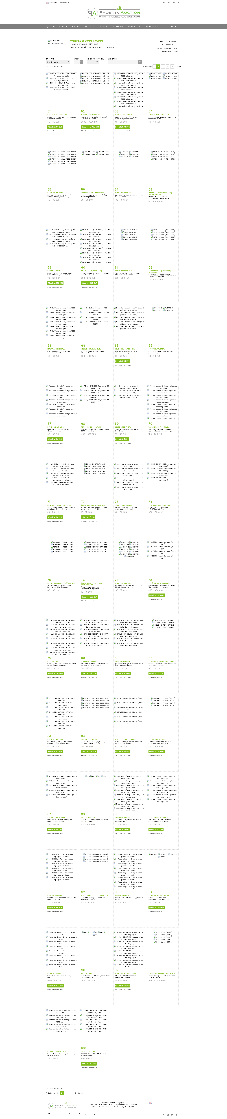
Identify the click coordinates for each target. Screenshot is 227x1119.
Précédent (147, 66)
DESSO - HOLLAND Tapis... (58, 115)
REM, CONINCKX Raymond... (92, 427)
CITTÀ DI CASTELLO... (56, 739)
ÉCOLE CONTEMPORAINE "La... (93, 505)
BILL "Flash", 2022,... (90, 817)
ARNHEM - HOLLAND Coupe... (59, 505)
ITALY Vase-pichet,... (56, 349)
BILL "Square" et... (89, 973)
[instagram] (169, 2)
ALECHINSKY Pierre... (157, 739)
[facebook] (178, 2)
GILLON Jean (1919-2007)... (92, 271)
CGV (132, 1107)
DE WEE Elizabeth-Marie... (126, 739)
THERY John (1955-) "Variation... (162, 973)
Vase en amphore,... (123, 505)
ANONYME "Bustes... (123, 583)
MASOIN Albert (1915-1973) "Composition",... (160, 193)
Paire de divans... (55, 973)
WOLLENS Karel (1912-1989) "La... (95, 895)
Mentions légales (121, 1107)
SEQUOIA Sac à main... (57, 817)
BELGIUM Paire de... (55, 895)
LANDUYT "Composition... (159, 895)
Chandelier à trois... (124, 115)
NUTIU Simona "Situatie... (159, 115)
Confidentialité (104, 1107)
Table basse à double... (159, 427)
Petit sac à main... (55, 427)
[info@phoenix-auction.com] (164, 2)
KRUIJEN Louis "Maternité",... (94, 193)
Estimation (54, 2)
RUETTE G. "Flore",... (157, 349)
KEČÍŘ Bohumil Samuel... (92, 349)
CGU (93, 1107)
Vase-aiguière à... (123, 895)
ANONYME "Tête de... (123, 193)
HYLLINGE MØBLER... (55, 661)
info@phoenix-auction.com (125, 1105)
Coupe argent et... (123, 427)
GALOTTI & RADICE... (89, 1051)
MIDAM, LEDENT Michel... (91, 115)
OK (81, 62)
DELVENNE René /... (55, 271)
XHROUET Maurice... (56, 193)
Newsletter (65, 2)
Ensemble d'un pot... (124, 817)
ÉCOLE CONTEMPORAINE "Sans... (162, 661)
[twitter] (173, 2)
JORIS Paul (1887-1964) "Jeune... (61, 583)
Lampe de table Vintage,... (59, 1051)
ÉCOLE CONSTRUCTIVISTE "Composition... (91, 584)
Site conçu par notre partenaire (90, 1114)
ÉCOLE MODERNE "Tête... (125, 271)
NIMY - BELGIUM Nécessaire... (127, 973)
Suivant (178, 66)
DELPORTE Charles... (90, 739)
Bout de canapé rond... (125, 349)
